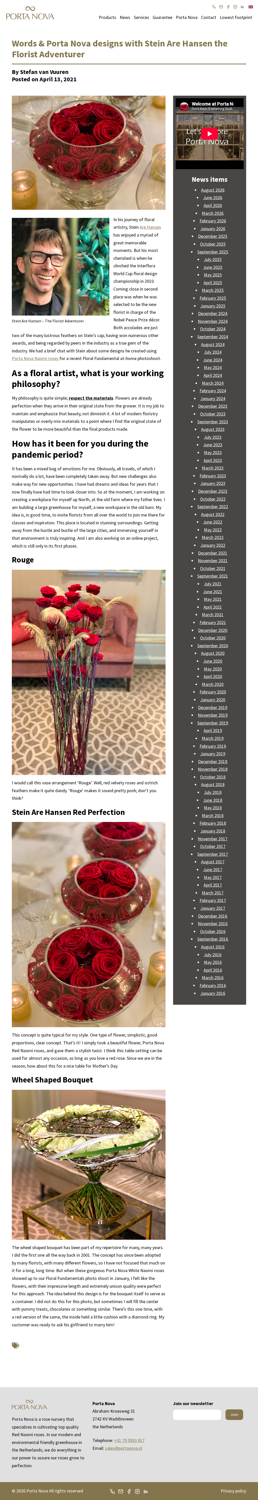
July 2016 (212, 955)
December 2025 (212, 236)
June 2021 (212, 591)
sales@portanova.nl (123, 1448)
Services (141, 17)
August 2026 (212, 190)
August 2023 (212, 429)
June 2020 (212, 661)
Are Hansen (150, 227)
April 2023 (213, 460)
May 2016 (213, 962)
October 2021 (212, 568)
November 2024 (213, 321)
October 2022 (212, 499)
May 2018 (213, 808)
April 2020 (213, 676)
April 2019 (213, 730)
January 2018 (212, 831)
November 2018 (213, 769)
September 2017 (212, 854)
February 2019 (213, 746)
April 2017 (213, 885)
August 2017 (212, 862)
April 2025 (213, 283)
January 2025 (212, 306)
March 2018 (212, 815)
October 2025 (212, 244)
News (125, 17)
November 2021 (213, 560)
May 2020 (213, 669)
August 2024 (212, 344)
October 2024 (212, 329)
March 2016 (212, 977)
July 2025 (212, 259)
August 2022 (212, 514)
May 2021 (213, 599)
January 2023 (212, 483)
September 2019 (212, 723)
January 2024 (212, 398)
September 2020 (212, 646)
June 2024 (212, 360)
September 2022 (212, 506)
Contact (208, 17)
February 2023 (213, 476)
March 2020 (212, 684)
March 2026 (212, 213)
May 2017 (213, 877)
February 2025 (213, 298)
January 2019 (212, 754)
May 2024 (213, 367)
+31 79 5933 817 (129, 1440)
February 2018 (213, 823)
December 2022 (212, 491)
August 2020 (212, 653)
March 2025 (212, 290)
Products (107, 17)
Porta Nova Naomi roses (35, 358)
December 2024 (212, 313)
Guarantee (162, 17)
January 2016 (212, 993)
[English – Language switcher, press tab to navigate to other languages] (250, 6)
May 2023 (213, 452)
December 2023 (212, 406)
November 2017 (213, 839)
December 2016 (212, 916)
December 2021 (212, 553)
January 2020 (212, 700)
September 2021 (212, 576)
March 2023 (212, 468)
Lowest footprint (236, 17)
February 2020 (213, 692)
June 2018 (212, 800)
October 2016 (212, 931)
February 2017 (213, 900)
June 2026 (212, 197)
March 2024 (212, 383)
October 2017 (212, 846)
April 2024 (213, 375)
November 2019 (213, 715)
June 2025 (212, 267)
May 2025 (213, 275)
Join (234, 1414)
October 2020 (212, 638)
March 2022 (212, 537)
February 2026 (213, 221)
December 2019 (212, 707)
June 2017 (212, 869)
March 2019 (212, 738)
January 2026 (212, 228)
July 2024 (212, 352)
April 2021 (213, 607)
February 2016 (213, 985)
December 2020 (212, 630)
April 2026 (213, 205)
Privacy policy (233, 1491)
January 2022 (212, 545)
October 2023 (212, 414)
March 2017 (212, 893)
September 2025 (212, 252)
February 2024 (213, 391)
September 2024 (212, 337)
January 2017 (212, 908)
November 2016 (213, 923)
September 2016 (212, 939)
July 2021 (212, 584)
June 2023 (212, 445)
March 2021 (212, 614)
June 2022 (212, 522)
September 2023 (212, 422)
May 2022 (213, 530)
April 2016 (213, 970)
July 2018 (212, 792)
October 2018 (212, 777)
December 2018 (212, 761)
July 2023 (212, 437)
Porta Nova (187, 17)
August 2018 (212, 784)
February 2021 (213, 622)
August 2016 (212, 947)
